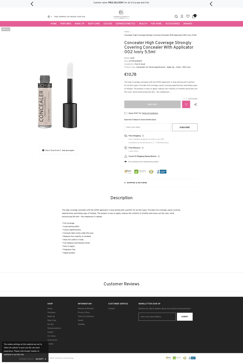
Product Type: (130, 67)
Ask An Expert (68, 150)
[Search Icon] (176, 16)
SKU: (126, 61)
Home (126, 32)
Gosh (132, 58)
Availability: (129, 64)
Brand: (127, 58)
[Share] (194, 104)
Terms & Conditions (150, 113)
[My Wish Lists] (188, 17)
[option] (121, 2)
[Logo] (121, 14)
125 (129, 162)
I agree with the (134, 113)
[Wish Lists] (186, 104)
